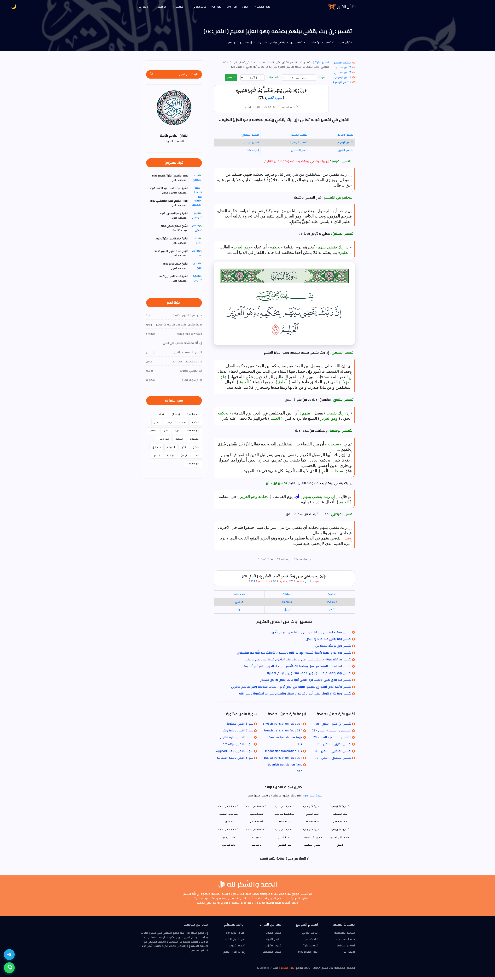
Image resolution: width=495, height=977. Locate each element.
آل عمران (176, 414)
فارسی (239, 602)
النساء (162, 414)
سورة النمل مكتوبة (239, 724)
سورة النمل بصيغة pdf (238, 744)
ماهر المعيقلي (340, 822)
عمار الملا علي (284, 845)
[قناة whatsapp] (9, 967)
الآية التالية (253, 107)
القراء (245, 7)
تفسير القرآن (321, 62)
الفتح (183, 447)
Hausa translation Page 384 (283, 758)
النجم (196, 455)
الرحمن (184, 455)
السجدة (179, 439)
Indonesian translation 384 (283, 751)
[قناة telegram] (9, 954)
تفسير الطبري (345, 150)
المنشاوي (228, 822)
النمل (308, 581)
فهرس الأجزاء (273, 939)
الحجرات (171, 447)
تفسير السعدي (342, 72)
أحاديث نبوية (311, 939)
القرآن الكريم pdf (235, 932)
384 (253, 581)
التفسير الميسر (342, 62)
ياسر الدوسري (228, 845)
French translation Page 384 (283, 730)
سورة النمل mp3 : (311, 795)
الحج (166, 430)
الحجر (156, 422)
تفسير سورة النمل (319, 42)
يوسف (182, 422)
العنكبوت (194, 439)
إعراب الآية (253, 150)
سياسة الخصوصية (344, 932)
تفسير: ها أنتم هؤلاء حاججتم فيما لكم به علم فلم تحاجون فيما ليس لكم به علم (298, 659)
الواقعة (170, 455)
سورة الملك (193, 464)
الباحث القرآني (200, 7)
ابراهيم (169, 422)
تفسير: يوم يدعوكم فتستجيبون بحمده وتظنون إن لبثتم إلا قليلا (309, 673)
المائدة (195, 422)
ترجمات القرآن (310, 945)
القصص (154, 430)
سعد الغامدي (312, 822)
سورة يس (164, 439)
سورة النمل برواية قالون (236, 737)
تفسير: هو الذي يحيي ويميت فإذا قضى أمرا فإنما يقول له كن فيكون (305, 680)
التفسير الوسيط (342, 82)
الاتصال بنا (143, 7)
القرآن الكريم (344, 42)
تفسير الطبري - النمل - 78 (334, 744)
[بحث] (151, 74)
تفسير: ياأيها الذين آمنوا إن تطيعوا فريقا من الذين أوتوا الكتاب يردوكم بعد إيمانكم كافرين (291, 687)
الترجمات (162, 7)
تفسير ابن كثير (251, 142)
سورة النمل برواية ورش (237, 730)
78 (291, 581)
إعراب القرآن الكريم (234, 951)
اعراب (239, 609)
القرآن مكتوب (264, 7)
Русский (332, 602)
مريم (177, 430)
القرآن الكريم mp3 (308, 951)
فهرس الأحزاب (273, 945)
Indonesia (239, 594)
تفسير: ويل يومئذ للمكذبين (333, 646)
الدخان (196, 447)
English (332, 594)
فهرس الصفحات (272, 951)
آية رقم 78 (270, 107)
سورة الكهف (192, 430)
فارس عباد (256, 845)
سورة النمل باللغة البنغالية (234, 758)
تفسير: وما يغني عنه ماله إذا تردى (328, 639)
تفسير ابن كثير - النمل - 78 (333, 724)
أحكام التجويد (237, 945)
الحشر (157, 455)
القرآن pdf (217, 7)
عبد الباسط (284, 822)
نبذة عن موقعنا (345, 945)
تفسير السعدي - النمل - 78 (333, 758)
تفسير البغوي (343, 77)
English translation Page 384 (282, 724)
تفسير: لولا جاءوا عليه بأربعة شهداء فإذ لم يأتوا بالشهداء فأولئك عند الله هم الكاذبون (294, 653)
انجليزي (287, 609)
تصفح (231, 77)
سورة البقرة (193, 414)
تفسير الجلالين (343, 67)
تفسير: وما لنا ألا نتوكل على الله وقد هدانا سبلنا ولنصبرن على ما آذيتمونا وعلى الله (295, 693)
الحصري (339, 845)
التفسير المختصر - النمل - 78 (332, 737)
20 (274, 581)
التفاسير (179, 7)
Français (287, 602)
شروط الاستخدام (345, 939)
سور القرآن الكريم (235, 939)
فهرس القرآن (273, 932)
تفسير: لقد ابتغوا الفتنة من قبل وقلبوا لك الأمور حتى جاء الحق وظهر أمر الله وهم (296, 666)
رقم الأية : (274, 77)
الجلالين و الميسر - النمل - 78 (331, 730)
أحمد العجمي (256, 822)
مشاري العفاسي (312, 845)
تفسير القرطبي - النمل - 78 (333, 751)
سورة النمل (274, 97)
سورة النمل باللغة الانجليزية (234, 751)
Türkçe (287, 594)
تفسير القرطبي (299, 150)
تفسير (332, 609)
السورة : (323, 77)
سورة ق (156, 447)
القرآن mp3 (232, 7)
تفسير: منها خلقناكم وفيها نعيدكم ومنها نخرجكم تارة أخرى (311, 632)
